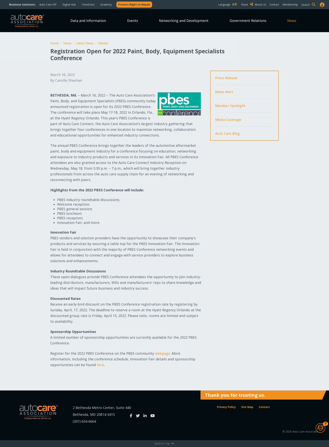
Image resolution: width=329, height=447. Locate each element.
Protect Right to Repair (134, 4)
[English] (228, 11)
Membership (290, 4)
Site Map (247, 407)
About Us (260, 4)
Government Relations (248, 20)
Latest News (85, 43)
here (100, 364)
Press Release (226, 78)
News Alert (224, 91)
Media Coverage (228, 119)
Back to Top (163, 443)
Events (132, 20)
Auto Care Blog (227, 133)
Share (245, 4)
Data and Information (88, 20)
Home (55, 43)
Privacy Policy (226, 407)
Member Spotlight (230, 105)
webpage (162, 353)
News (291, 20)
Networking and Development (183, 20)
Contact (274, 4)
